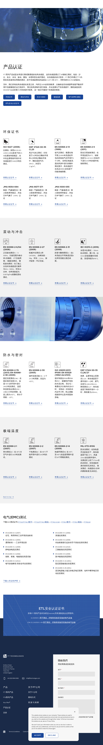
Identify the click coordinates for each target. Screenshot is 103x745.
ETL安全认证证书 (12, 103)
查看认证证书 (8, 178)
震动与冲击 (25, 97)
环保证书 (9, 97)
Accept (37, 735)
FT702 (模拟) (77, 522)
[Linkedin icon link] (4, 732)
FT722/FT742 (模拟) (41, 522)
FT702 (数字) (66, 522)
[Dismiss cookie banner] (74, 712)
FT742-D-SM (55, 522)
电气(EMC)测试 (75, 97)
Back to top (7, 497)
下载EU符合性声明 (10, 581)
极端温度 (57, 97)
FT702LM (87, 522)
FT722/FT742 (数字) (25, 522)
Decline (52, 735)
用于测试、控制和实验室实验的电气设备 (56, 618)
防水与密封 (41, 97)
